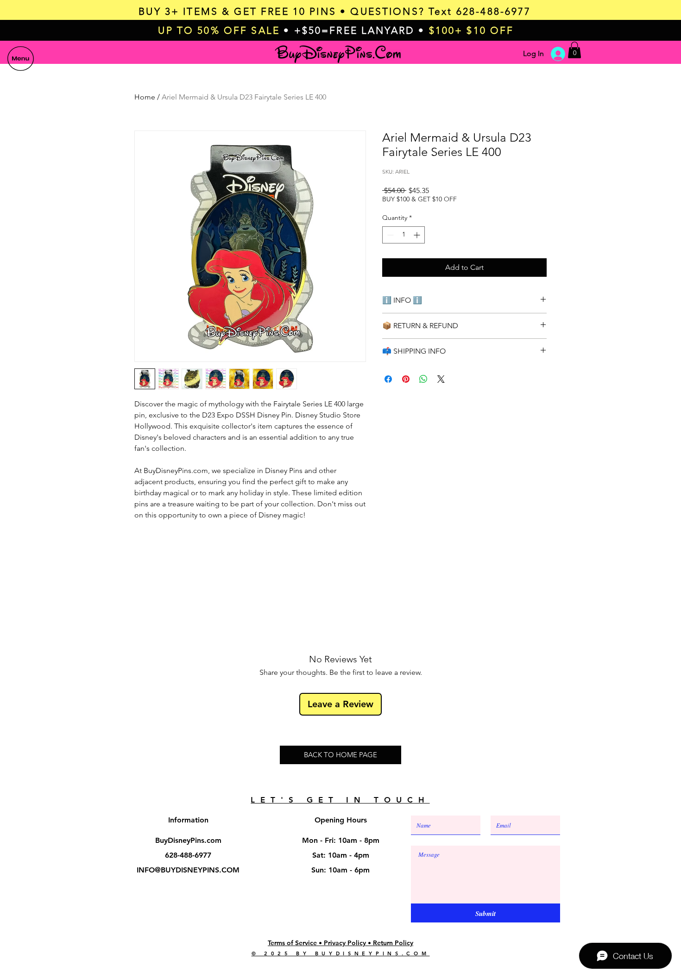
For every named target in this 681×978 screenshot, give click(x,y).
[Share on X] (441, 379)
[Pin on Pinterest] (405, 379)
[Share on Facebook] (388, 379)
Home (144, 97)
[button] (20, 58)
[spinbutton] (403, 235)
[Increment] (417, 235)
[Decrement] (389, 235)
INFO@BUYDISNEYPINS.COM (188, 870)
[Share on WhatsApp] (423, 379)
